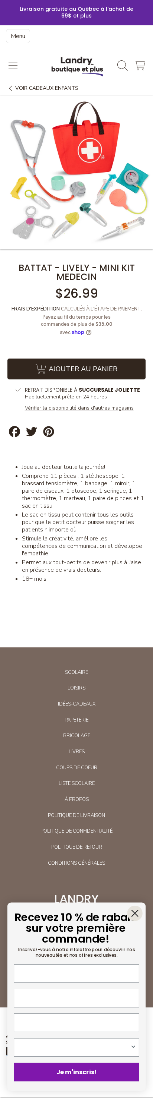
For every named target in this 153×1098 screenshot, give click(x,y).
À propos (77, 799)
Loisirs (76, 688)
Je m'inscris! (76, 1072)
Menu (18, 36)
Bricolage (76, 735)
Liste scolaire (77, 783)
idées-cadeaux (76, 704)
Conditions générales (76, 863)
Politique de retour (76, 847)
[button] (13, 65)
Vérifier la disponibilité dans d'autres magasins (79, 408)
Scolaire (76, 672)
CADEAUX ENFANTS (46, 88)
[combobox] (74, 1047)
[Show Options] (133, 1047)
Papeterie (76, 720)
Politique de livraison (76, 815)
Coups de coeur (76, 767)
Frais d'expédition (36, 309)
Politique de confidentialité (76, 831)
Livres (77, 751)
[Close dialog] (135, 913)
